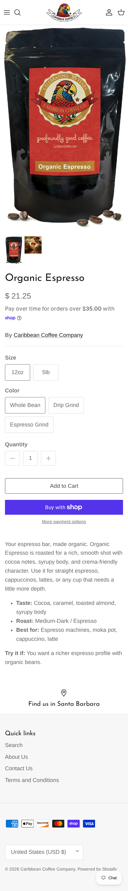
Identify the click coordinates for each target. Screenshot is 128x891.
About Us (16, 757)
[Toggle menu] (7, 12)
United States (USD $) (38, 852)
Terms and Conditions (32, 780)
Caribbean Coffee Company (48, 335)
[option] (64, 129)
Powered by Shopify (97, 869)
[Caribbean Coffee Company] (64, 12)
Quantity (16, 444)
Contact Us (19, 768)
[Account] (107, 12)
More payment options (64, 521)
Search (14, 745)
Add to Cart (64, 486)
